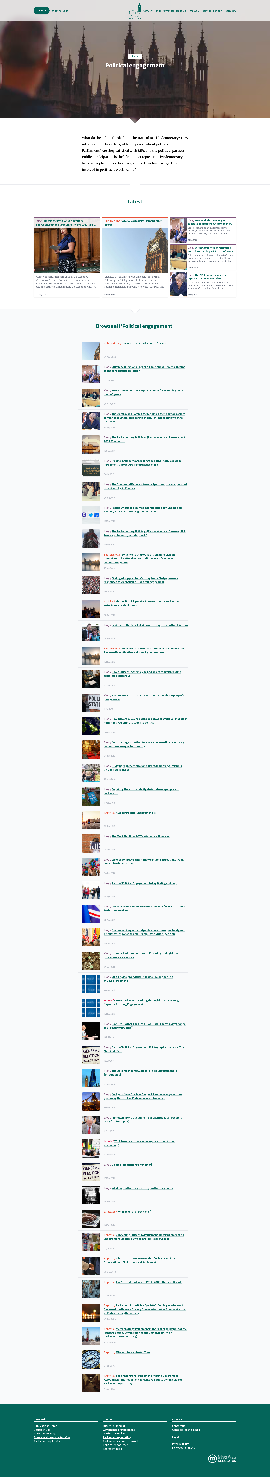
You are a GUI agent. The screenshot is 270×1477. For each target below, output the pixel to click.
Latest (135, 202)
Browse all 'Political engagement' (135, 326)
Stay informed (165, 10)
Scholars (230, 10)
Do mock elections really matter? (132, 1164)
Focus (216, 10)
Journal (206, 10)
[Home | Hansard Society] (135, 10)
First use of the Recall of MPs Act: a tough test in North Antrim (150, 625)
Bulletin (181, 10)
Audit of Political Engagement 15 (136, 812)
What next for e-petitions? (134, 1211)
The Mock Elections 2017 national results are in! (141, 836)
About (147, 10)
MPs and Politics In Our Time (133, 1352)
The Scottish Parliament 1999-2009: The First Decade (149, 1282)
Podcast (194, 10)
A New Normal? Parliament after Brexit (146, 343)
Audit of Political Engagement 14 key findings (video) (144, 883)
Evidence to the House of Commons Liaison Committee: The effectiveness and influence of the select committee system (139, 558)
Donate (42, 10)
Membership (60, 10)
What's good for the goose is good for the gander (142, 1188)
